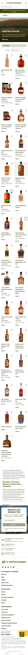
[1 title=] (16, 74)
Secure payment (6, 620)
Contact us (4, 612)
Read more (5, 39)
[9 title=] (7, 154)
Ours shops (4, 609)
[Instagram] (11, 567)
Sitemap (3, 628)
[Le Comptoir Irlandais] (14, 3)
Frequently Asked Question (9, 623)
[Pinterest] (8, 567)
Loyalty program (6, 625)
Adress (3, 594)
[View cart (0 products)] (25, 2)
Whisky (5, 15)
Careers (3, 579)
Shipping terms (5, 617)
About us (4, 574)
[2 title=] (17, 74)
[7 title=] (5, 154)
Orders (3, 591)
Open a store (5, 582)
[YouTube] (5, 567)
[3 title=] (18, 74)
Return (3, 602)
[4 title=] (20, 74)
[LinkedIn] (13, 567)
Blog (2, 577)
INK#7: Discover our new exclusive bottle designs (14, 11)
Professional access (7, 585)
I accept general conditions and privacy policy (14, 529)
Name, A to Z (15, 50)
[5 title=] (21, 74)
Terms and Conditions (7, 614)
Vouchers (4, 600)
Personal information (7, 597)
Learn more (6, 504)
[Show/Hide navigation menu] (2, 2)
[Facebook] (2, 567)
